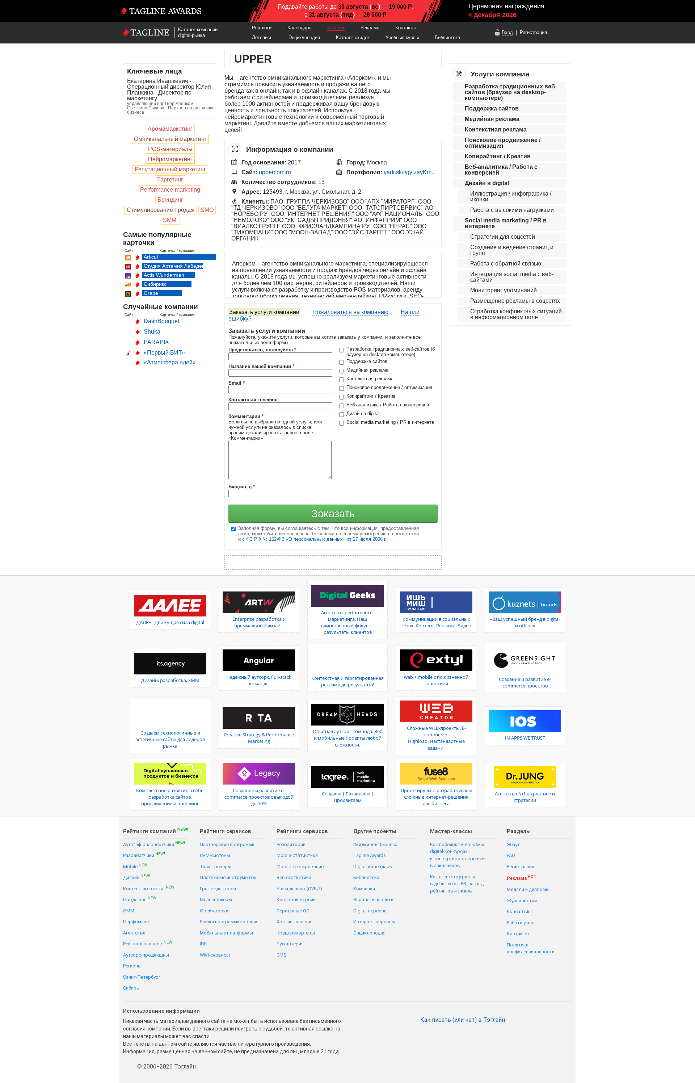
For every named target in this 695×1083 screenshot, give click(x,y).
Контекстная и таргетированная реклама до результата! (347, 681)
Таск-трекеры (215, 866)
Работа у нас (520, 922)
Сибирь (131, 988)
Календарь (299, 27)
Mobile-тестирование (300, 866)
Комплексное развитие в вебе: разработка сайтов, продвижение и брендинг (170, 797)
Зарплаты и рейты (374, 899)
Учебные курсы (402, 37)
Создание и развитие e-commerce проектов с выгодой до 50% (259, 797)
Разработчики (144, 855)
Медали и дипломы (528, 889)
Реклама (370, 27)
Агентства (134, 933)
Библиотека (447, 37)
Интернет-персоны (374, 921)
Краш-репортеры (296, 933)
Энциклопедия (304, 37)
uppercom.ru (275, 172)
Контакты (405, 27)
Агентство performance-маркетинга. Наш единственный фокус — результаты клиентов (347, 622)
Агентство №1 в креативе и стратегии (525, 796)
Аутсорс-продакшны (146, 955)
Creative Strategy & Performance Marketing (259, 737)
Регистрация (533, 32)
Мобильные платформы (226, 933)
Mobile (135, 866)
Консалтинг (519, 911)
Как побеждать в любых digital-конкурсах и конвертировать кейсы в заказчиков (458, 855)
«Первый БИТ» (164, 353)
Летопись (262, 37)
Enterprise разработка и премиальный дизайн (259, 622)
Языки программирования (229, 921)
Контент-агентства (149, 888)
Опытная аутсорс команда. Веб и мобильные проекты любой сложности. (348, 738)
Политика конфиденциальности (531, 948)
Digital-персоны (370, 910)
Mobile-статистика (297, 855)
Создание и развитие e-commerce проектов (525, 682)
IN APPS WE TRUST (525, 738)
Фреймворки (214, 910)
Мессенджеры (216, 899)
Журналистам (522, 900)
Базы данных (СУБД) (299, 888)
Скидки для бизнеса (375, 844)
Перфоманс (136, 921)
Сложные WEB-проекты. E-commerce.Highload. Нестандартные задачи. (436, 738)
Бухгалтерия (290, 943)
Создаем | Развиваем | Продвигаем (348, 796)
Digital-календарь (372, 866)
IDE (203, 943)
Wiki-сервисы (215, 955)
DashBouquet (161, 321)
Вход (507, 32)
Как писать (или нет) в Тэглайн (462, 1020)
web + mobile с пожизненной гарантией (436, 680)
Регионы (132, 966)
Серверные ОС (293, 910)
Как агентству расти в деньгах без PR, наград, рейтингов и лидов (457, 884)
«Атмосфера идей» (170, 362)
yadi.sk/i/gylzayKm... (410, 172)
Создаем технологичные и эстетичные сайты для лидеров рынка (170, 739)
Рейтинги (261, 27)
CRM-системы (215, 855)
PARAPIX (156, 342)
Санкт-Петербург (141, 977)
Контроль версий (296, 899)
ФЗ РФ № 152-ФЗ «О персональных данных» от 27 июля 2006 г (315, 539)
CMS (282, 955)
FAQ (511, 855)
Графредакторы (218, 888)
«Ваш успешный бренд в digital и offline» (525, 622)
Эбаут (513, 844)
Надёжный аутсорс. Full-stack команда (258, 680)
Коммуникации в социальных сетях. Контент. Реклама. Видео (436, 622)
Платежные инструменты (228, 877)
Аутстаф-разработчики (154, 844)
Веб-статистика (294, 877)
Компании (364, 888)
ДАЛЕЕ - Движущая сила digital (170, 622)
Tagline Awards (369, 855)
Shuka (152, 332)
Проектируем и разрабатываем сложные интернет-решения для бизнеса (436, 797)
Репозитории (291, 844)
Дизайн (136, 877)
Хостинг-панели (294, 921)
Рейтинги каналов (148, 943)
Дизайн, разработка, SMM (170, 680)
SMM (128, 910)
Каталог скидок (353, 37)
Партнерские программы (228, 844)
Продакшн (140, 899)
